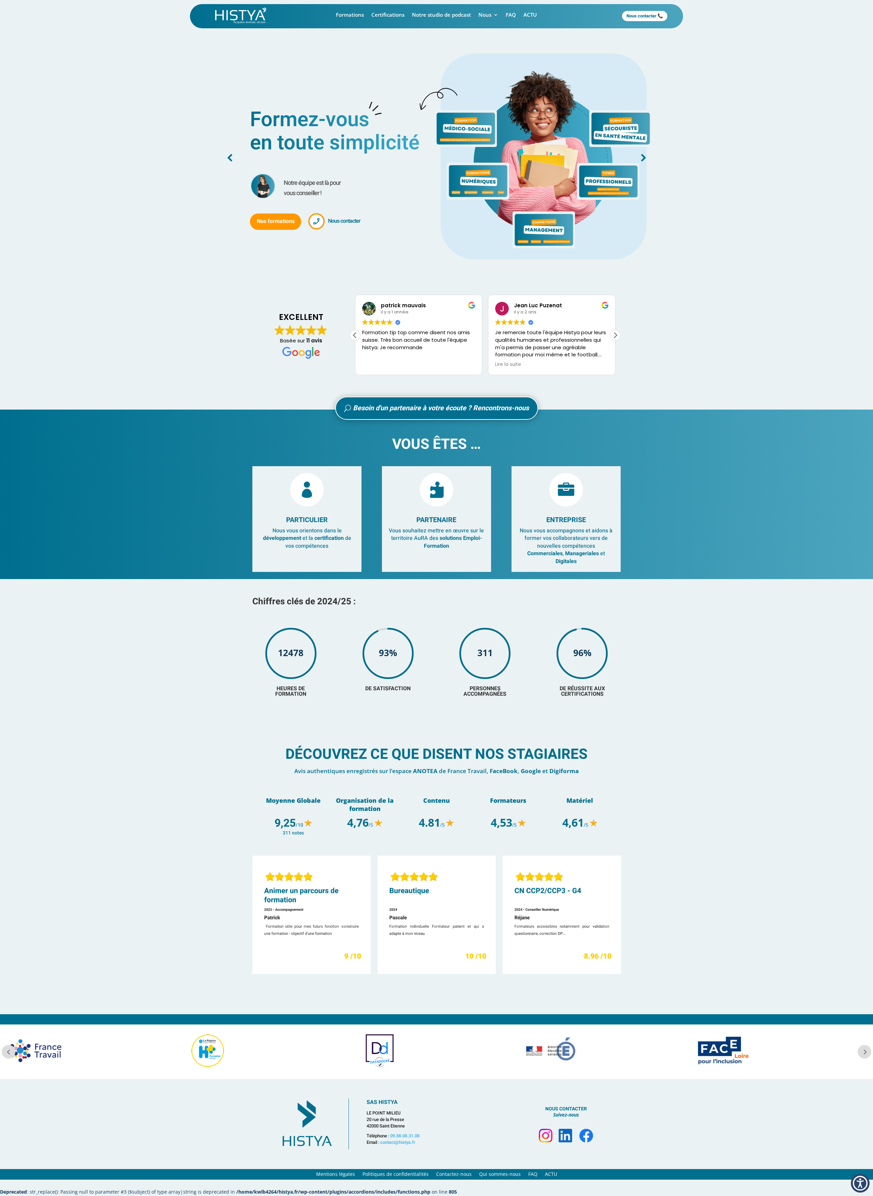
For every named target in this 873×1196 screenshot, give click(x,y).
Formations (350, 15)
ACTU (530, 15)
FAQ (511, 15)
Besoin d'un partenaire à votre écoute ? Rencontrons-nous (441, 408)
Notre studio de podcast (441, 15)
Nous (484, 15)
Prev (250, 916)
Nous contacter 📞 (644, 16)
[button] (615, 335)
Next (622, 916)
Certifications (387, 15)
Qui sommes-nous (500, 1174)
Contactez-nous (454, 1174)
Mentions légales (335, 1174)
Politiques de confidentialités (395, 1174)
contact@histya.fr (397, 1142)
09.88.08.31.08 (404, 1136)
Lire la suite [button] (442, 364)
